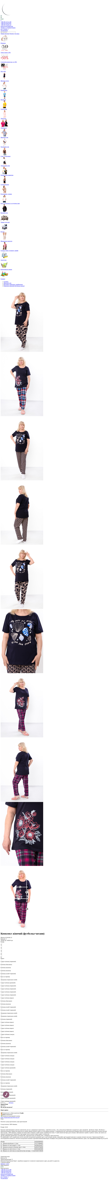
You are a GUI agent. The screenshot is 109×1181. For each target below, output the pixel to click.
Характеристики (8, 1117)
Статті (7, 1163)
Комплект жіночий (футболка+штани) (14, 286)
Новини (3, 1163)
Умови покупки (5, 33)
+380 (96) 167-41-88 (6, 22)
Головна (6, 281)
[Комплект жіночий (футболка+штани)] (22, 351)
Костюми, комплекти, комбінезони (13, 284)
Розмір (2, 942)
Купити (11, 1102)
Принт (2, 958)
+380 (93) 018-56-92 (6, 23)
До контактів (4, 30)
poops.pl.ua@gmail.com (7, 26)
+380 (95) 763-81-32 (6, 24)
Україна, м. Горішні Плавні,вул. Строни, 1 (8, 28)
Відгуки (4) (16, 1117)
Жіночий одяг (7, 283)
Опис (2, 1117)
